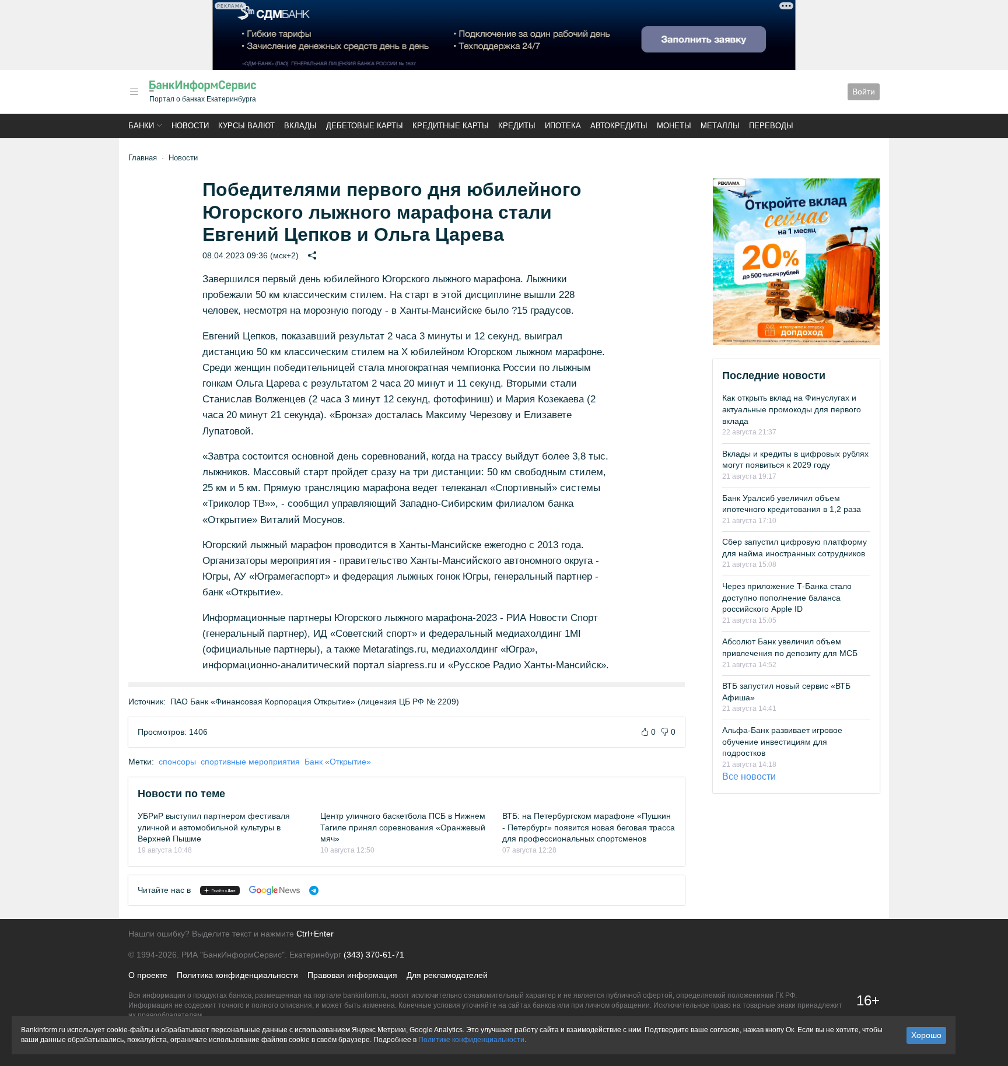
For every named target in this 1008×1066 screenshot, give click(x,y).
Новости (190, 125)
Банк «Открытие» (337, 761)
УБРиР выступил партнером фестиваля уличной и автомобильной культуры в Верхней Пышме (214, 827)
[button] (134, 92)
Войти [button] (863, 91)
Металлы (720, 125)
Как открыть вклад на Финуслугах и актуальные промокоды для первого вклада (791, 409)
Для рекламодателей (447, 975)
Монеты (674, 125)
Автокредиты (619, 125)
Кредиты (517, 125)
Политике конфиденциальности (471, 1040)
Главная (142, 157)
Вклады (300, 125)
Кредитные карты (450, 125)
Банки (141, 125)
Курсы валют (246, 125)
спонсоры (177, 761)
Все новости (749, 776)
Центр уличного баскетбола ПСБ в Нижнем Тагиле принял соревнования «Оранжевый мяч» (402, 827)
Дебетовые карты (364, 125)
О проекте (147, 975)
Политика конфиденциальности (237, 975)
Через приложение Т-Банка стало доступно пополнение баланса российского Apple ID (787, 597)
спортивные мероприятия (250, 761)
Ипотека (563, 125)
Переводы (771, 125)
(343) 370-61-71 (374, 954)
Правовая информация (352, 975)
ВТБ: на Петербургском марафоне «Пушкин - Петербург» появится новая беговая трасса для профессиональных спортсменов (588, 827)
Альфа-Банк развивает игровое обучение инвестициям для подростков (782, 741)
